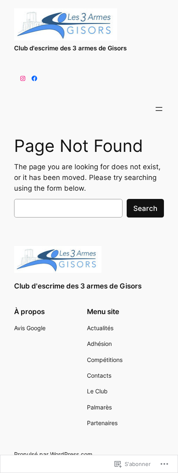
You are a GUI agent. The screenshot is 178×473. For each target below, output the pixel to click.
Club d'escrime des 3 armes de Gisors (70, 48)
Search (145, 208)
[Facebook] (34, 78)
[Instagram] (22, 78)
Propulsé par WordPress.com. (54, 454)
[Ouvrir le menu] (159, 109)
